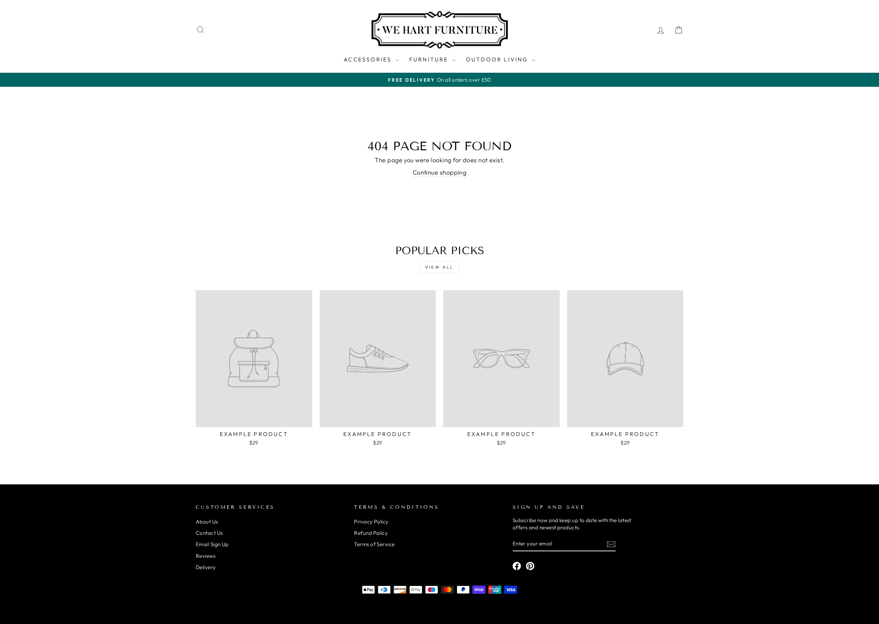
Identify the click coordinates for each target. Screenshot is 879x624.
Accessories (368, 59)
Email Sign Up (212, 544)
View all (439, 267)
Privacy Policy (371, 521)
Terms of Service (374, 544)
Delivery (206, 567)
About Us (207, 521)
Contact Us (209, 533)
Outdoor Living (498, 59)
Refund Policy (371, 533)
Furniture (429, 59)
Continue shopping (440, 172)
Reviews (205, 556)
